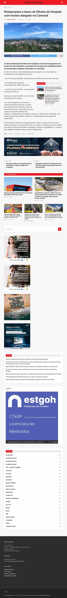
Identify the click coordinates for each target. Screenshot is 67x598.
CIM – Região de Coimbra (13, 467)
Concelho (10, 7)
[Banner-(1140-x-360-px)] (33, 146)
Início (5, 7)
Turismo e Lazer (11, 526)
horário (24, 133)
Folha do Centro (33, 2)
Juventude (9, 495)
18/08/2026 (27, 220)
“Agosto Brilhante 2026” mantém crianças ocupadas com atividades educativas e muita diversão (12, 216)
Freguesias (9, 492)
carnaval (10, 133)
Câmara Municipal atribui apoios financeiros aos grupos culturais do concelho (27, 376)
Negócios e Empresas (12, 498)
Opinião (8, 501)
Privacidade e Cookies (10, 575)
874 (53, 92)
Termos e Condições (9, 573)
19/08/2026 (7, 219)
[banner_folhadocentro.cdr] (32, 417)
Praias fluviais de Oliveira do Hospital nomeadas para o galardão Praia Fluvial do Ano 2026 (30, 379)
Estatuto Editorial (9, 569)
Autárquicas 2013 (11, 458)
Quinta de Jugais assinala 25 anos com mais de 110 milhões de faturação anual (53, 88)
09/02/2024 (21, 19)
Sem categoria (10, 517)
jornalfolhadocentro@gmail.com (15, 561)
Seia (7, 514)
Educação (9, 480)
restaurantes (30, 133)
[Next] (51, 108)
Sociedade (9, 520)
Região (8, 507)
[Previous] (48, 108)
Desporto (9, 476)
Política (8, 504)
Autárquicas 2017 (11, 461)
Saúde (7, 511)
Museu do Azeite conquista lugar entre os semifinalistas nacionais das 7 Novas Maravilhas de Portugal (53, 216)
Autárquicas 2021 (11, 464)
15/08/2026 (48, 219)
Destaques (17, 133)
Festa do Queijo (11, 489)
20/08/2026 (48, 92)
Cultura (8, 473)
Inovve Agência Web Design (44, 595)
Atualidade (8, 189)
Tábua (7, 523)
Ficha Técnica (8, 571)
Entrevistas (9, 486)
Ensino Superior (11, 483)
